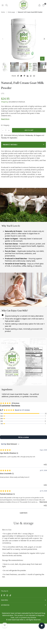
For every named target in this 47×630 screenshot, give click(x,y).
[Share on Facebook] (18, 76)
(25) (2, 93)
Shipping (4, 102)
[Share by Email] (34, 76)
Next (44, 39)
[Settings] (39, 5)
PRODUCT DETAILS (10, 144)
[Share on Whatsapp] (31, 76)
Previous (2, 39)
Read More (5, 119)
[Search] (7, 5)
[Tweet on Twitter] (21, 76)
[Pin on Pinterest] (24, 76)
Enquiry (6, 125)
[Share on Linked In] (28, 76)
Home (3, 12)
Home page (11, 12)
